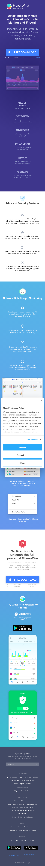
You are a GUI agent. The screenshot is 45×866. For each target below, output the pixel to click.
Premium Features (17, 780)
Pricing (21, 777)
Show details (32, 440)
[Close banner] (41, 400)
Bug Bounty (24, 840)
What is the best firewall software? (22, 801)
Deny (22, 463)
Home (9, 777)
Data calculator (22, 814)
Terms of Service (17, 827)
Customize (21, 455)
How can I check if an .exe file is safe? (22, 810)
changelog (37, 57)
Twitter (21, 791)
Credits (34, 830)
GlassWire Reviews (14, 855)
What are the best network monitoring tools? (22, 804)
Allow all (22, 447)
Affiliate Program (19, 783)
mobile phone (15, 314)
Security (14, 777)
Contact (32, 840)
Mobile (26, 780)
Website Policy (28, 827)
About (32, 780)
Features (35, 777)
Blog (15, 791)
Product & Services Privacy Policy (19, 830)
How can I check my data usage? (22, 807)
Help (17, 840)
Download (28, 777)
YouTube (28, 791)
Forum (13, 840)
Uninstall (28, 783)
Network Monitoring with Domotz (22, 817)
